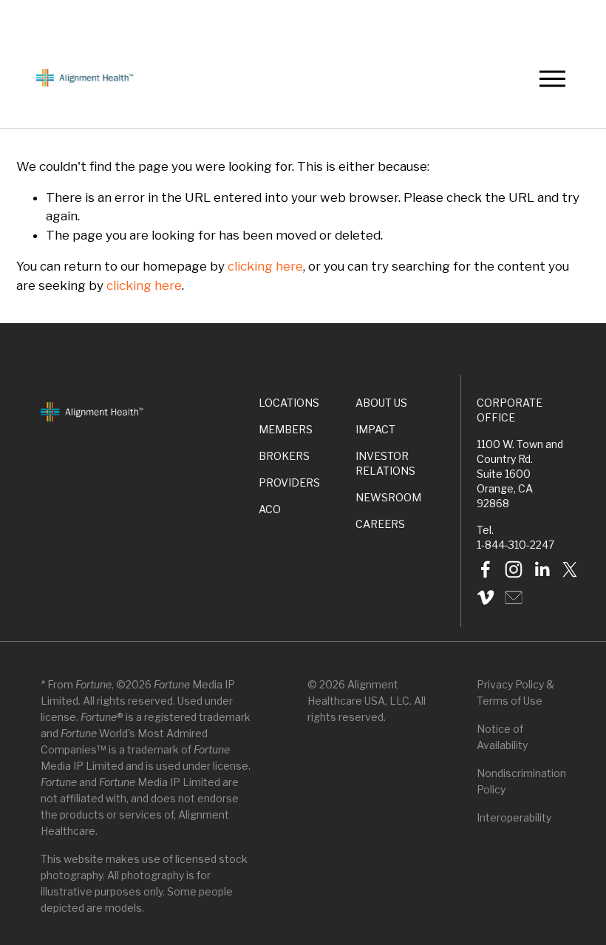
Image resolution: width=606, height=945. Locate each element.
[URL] (513, 597)
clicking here (265, 266)
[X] (570, 569)
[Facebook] (485, 569)
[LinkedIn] (542, 569)
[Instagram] (513, 569)
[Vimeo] (485, 597)
